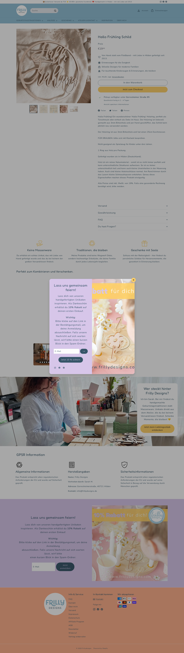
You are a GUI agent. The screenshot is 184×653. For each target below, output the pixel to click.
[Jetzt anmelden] (84, 351)
